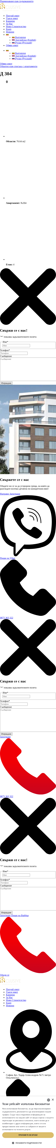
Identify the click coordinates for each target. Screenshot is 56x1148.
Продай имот (12, 15)
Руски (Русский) (23, 42)
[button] (28, 1143)
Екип (8, 29)
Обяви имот (12, 45)
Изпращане (6, 383)
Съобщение (6, 356)
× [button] (53, 1100)
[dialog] (28, 1122)
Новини (10, 32)
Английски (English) (25, 40)
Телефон (5, 350)
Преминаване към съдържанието (16, 1)
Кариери (10, 21)
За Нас (9, 23)
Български (20, 37)
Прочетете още (38, 1129)
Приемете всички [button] (28, 1135)
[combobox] (48, 1100)
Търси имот (12, 18)
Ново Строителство (16, 26)
